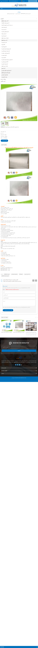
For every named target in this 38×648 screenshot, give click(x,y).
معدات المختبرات (4, 77)
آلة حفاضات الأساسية (5, 64)
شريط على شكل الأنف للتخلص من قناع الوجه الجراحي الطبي (12, 281)
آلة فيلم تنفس (4, 57)
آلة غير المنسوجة (4, 42)
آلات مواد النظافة (4, 40)
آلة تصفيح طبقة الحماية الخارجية (6, 48)
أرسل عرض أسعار (7, 310)
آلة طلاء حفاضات (4, 55)
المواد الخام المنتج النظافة (10, 13)
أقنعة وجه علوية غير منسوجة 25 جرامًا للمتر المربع (10, 279)
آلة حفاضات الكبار (4, 27)
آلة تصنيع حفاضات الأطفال (5, 23)
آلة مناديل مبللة (4, 33)
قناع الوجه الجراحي (4, 75)
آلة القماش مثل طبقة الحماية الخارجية (7, 59)
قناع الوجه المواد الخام (14, 274)
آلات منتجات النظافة (4, 21)
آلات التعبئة (3, 68)
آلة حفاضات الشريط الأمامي (6, 51)
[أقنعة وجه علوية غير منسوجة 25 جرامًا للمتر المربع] (13, 325)
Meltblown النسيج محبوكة (5, 275)
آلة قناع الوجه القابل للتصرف (6, 70)
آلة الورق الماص (4, 46)
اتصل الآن (3, 140)
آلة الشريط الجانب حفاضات (6, 53)
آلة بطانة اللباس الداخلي (5, 31)
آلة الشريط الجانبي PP (5, 61)
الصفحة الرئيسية (17, 13)
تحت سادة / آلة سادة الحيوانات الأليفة (7, 25)
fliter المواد (21, 274)
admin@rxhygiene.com (14, 1)
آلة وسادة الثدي (4, 36)
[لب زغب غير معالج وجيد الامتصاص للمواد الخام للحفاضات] (25, 325)
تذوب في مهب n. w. (27, 274)
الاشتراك (19, 350)
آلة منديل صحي (4, 29)
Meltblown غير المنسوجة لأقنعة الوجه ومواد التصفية (12, 289)
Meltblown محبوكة (6, 274)
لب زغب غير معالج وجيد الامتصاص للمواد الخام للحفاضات (25, 332)
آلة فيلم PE (3, 44)
